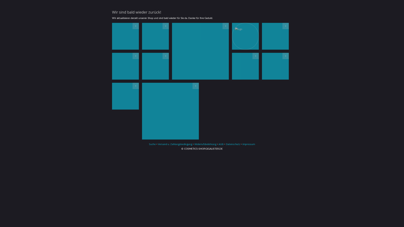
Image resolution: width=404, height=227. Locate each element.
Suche (152, 144)
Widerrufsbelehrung (205, 144)
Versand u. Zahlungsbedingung (175, 144)
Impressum (248, 144)
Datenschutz (233, 144)
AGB (221, 144)
